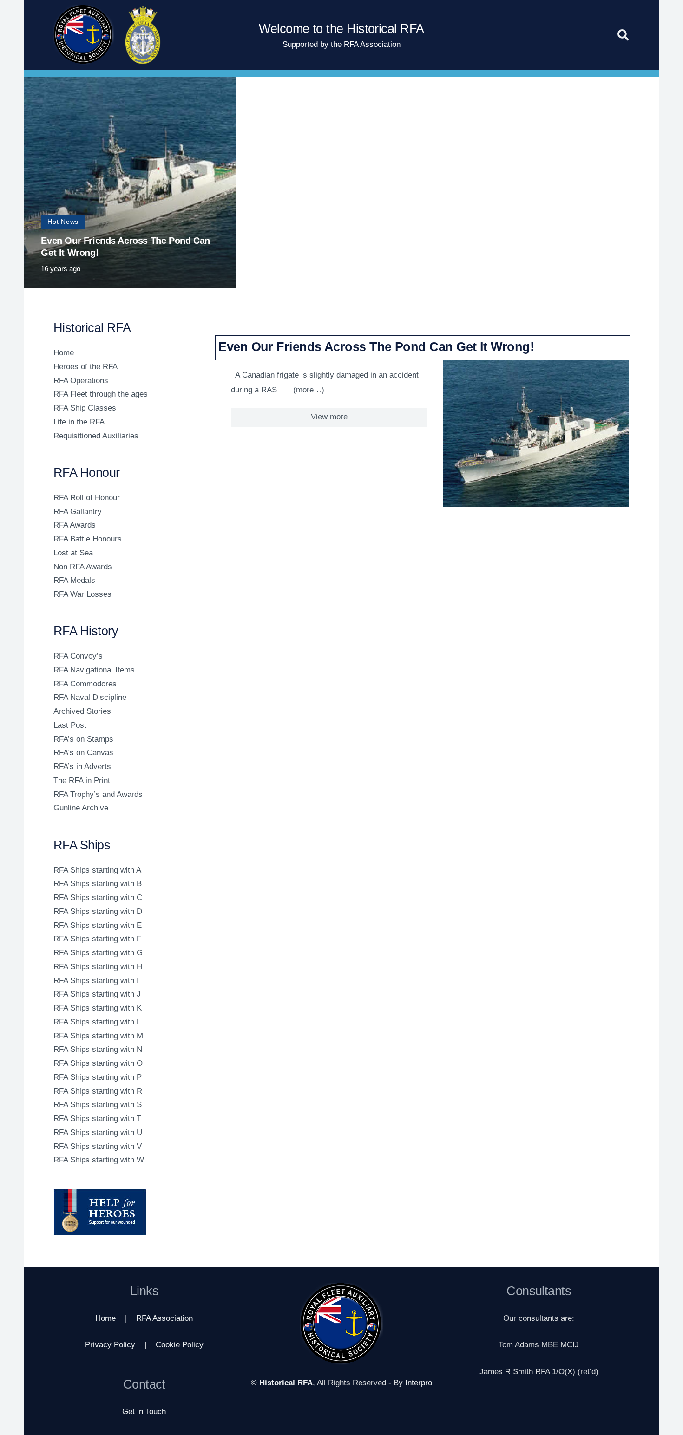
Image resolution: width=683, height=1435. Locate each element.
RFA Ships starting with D (97, 911)
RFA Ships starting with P (97, 1077)
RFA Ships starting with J (97, 994)
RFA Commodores (85, 683)
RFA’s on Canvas (83, 752)
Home (63, 352)
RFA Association (164, 1318)
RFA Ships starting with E (97, 925)
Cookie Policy (180, 1344)
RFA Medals (74, 580)
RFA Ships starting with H (97, 966)
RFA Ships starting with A (97, 870)
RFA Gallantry (77, 511)
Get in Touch (144, 1411)
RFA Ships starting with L (97, 1022)
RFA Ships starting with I (96, 980)
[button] (623, 34)
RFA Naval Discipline (89, 697)
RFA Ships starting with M (98, 1035)
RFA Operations (80, 380)
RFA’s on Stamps (83, 739)
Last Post (69, 725)
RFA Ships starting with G (98, 952)
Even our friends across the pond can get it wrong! (376, 346)
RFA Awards (74, 525)
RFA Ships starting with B (97, 883)
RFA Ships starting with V (97, 1146)
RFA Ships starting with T (97, 1118)
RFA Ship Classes (84, 408)
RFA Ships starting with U (97, 1132)
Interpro (418, 1382)
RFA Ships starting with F (97, 938)
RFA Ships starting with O (98, 1063)
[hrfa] (83, 35)
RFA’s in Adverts (82, 766)
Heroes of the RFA (85, 366)
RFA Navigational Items (94, 669)
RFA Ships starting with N (97, 1049)
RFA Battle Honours (87, 539)
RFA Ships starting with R (97, 1091)
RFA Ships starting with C (97, 897)
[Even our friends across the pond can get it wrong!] (536, 433)
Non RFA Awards (82, 566)
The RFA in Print (81, 780)
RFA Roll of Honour (86, 497)
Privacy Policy (110, 1344)
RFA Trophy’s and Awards (98, 794)
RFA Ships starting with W (98, 1159)
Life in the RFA (79, 421)
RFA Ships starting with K (97, 1008)
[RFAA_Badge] (143, 35)
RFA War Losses (82, 594)
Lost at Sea (73, 552)
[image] (122, 1212)
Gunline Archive (80, 807)
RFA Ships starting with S (97, 1104)
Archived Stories (82, 711)
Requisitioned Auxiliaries (95, 435)
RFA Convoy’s (78, 656)
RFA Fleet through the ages (100, 394)
